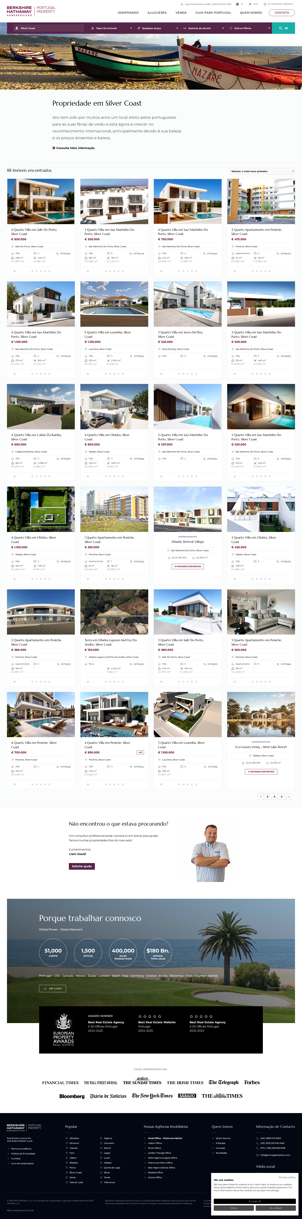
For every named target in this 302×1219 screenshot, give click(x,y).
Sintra (73, 1177)
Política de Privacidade (23, 1153)
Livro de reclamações (22, 1163)
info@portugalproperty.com (275, 1155)
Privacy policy (287, 1177)
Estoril (107, 1148)
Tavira (107, 1177)
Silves (107, 1172)
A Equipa (220, 1143)
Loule (107, 1157)
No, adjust (276, 1208)
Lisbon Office (155, 1143)
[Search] (283, 26)
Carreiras (220, 1148)
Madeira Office (155, 1172)
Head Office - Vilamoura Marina (165, 1138)
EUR (253, 4)
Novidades (221, 1153)
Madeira (74, 1162)
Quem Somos (251, 12)
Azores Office (155, 1177)
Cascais (73, 1148)
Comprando (128, 12)
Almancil (74, 1143)
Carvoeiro (109, 1143)
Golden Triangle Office (159, 1153)
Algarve (108, 1138)
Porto (73, 1167)
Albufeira (74, 1138)
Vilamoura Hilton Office (160, 1162)
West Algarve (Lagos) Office (162, 1157)
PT (242, 4)
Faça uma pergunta (57, 219)
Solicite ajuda (82, 866)
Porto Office (154, 1148)
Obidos (108, 1162)
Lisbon (73, 1157)
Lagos (107, 1153)
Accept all (255, 1201)
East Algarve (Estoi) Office (161, 1167)
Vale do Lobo (76, 1182)
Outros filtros (242, 28)
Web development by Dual (20, 1210)
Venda (181, 12)
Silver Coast (76, 1172)
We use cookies (223, 1180)
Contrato (16, 1158)
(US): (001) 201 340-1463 (272, 1143)
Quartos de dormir (199, 28)
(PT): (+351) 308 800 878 (272, 1148)
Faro (72, 1153)
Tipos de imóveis (106, 28)
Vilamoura (109, 1182)
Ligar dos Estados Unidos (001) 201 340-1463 (208, 4)
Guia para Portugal (213, 12)
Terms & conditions (21, 1148)
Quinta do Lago (112, 1167)
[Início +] (31, 11)
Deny (234, 1208)
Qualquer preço (151, 28)
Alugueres (157, 12)
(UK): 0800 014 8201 (270, 1138)
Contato (282, 12)
